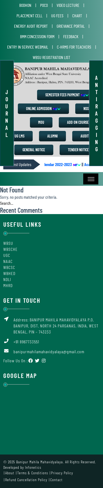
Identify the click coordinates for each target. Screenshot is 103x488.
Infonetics (33, 467)
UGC (6, 255)
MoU (41, 122)
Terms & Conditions (32, 472)
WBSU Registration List (51, 57)
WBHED (9, 273)
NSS (86, 108)
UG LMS (19, 136)
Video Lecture (68, 5)
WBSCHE (10, 249)
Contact (56, 479)
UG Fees (57, 15)
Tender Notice (78, 149)
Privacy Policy (62, 472)
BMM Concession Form (37, 36)
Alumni (52, 136)
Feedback (70, 36)
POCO (44, 5)
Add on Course (78, 122)
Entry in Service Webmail (27, 46)
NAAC (8, 261)
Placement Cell (29, 15)
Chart (77, 15)
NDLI (7, 279)
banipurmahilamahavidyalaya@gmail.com (48, 351)
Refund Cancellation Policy (26, 479)
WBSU (8, 243)
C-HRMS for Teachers (74, 46)
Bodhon (25, 5)
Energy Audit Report (31, 26)
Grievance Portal (71, 26)
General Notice (34, 149)
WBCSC (9, 267)
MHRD (8, 285)
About (9, 472)
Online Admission (39, 108)
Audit (84, 136)
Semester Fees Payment (62, 94)
